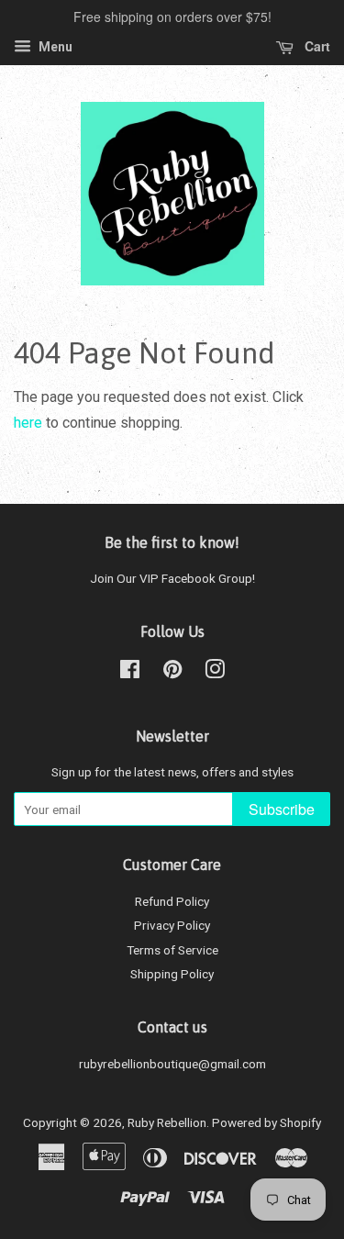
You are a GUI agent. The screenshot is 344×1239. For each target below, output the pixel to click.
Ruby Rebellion (167, 1122)
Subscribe (282, 809)
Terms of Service (172, 950)
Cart (315, 46)
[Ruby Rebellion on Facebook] (129, 672)
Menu (54, 46)
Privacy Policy (172, 925)
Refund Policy (172, 901)
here (28, 422)
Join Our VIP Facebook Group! (172, 578)
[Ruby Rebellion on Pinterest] (172, 672)
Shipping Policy (172, 973)
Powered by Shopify (266, 1122)
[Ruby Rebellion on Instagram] (215, 672)
